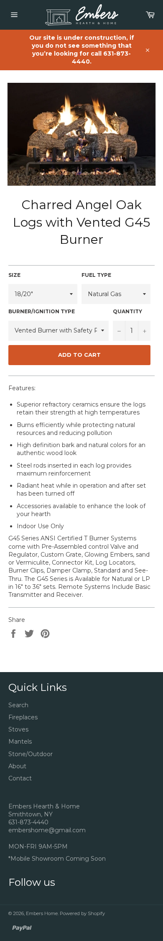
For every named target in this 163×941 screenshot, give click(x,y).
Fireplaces (23, 717)
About (17, 766)
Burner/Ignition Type (41, 311)
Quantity (127, 311)
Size (14, 275)
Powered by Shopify (82, 913)
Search (18, 705)
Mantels (20, 741)
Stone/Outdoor (30, 754)
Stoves (18, 729)
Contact (20, 778)
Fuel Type (96, 275)
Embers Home (42, 913)
